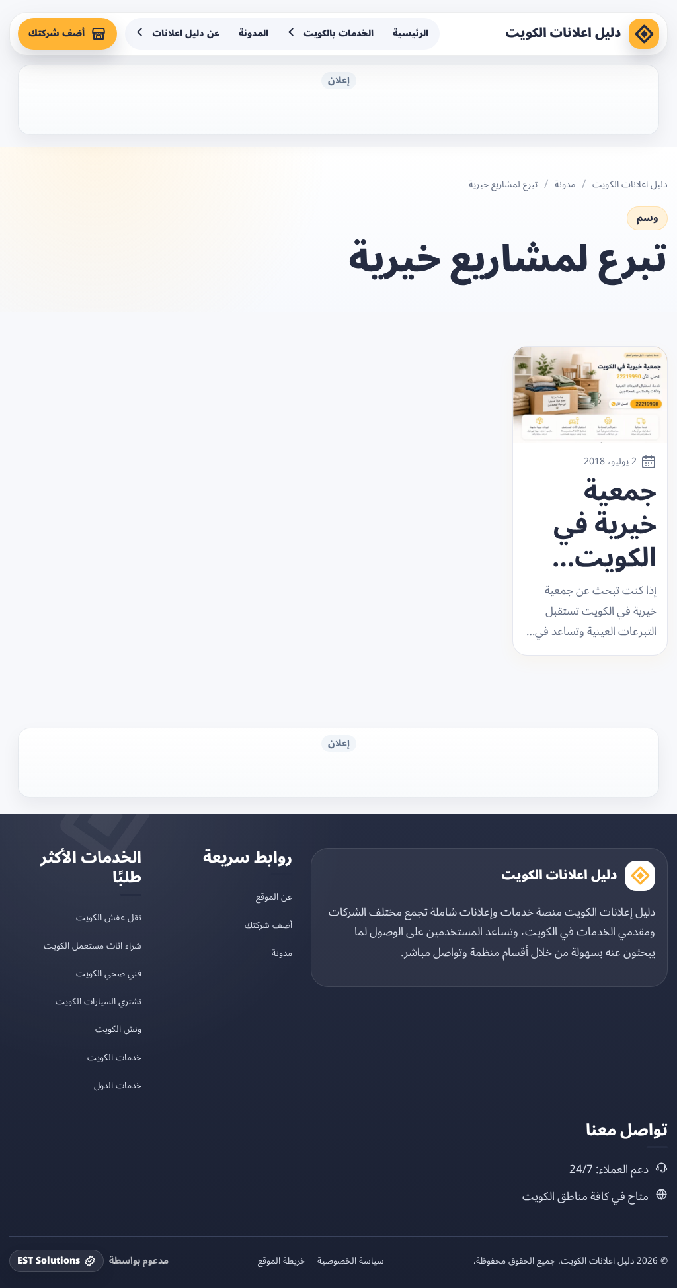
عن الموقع (274, 896)
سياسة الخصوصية (350, 1261)
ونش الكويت (118, 1029)
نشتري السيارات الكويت (98, 1001)
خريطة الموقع (281, 1261)
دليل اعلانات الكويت (563, 33)
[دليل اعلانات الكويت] (644, 34)
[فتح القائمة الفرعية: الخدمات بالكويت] (292, 33)
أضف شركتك (56, 33)
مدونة (565, 184)
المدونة (253, 33)
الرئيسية (410, 33)
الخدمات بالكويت (338, 33)
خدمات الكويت (114, 1057)
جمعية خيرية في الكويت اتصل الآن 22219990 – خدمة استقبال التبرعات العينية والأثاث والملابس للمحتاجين (596, 525)
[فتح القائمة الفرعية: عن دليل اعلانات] (140, 33)
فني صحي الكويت (108, 973)
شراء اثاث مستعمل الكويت (92, 945)
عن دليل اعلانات (185, 33)
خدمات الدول (117, 1085)
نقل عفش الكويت (108, 917)
